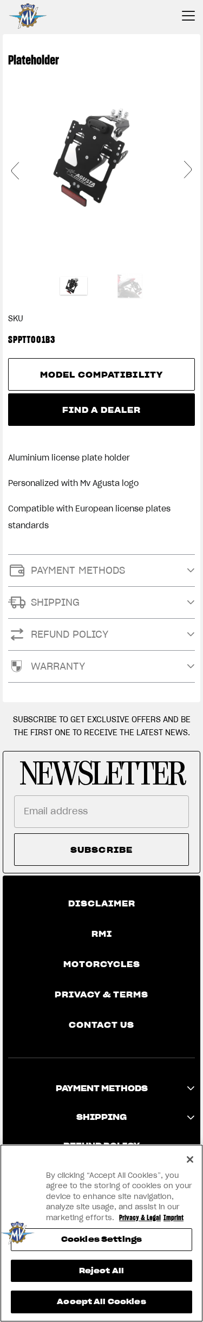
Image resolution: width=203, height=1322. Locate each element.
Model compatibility (101, 375)
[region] (101, 1233)
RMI (101, 934)
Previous (15, 170)
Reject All (101, 1270)
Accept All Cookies (101, 1301)
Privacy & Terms (101, 995)
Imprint (173, 1217)
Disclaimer (101, 904)
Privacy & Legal (140, 1217)
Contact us (101, 1025)
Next (188, 170)
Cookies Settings (101, 1239)
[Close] (190, 1159)
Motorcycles (101, 964)
